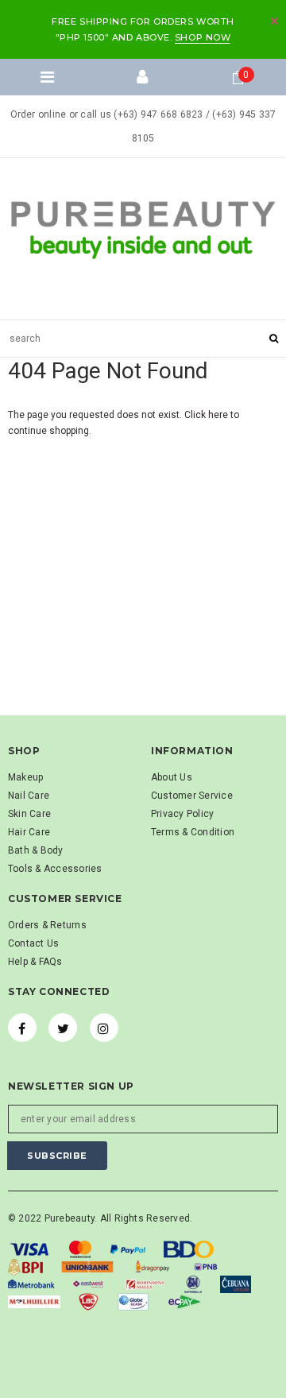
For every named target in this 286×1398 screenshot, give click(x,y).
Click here (207, 414)
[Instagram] (104, 1027)
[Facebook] (22, 1027)
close (274, 21)
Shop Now (202, 37)
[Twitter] (62, 1027)
